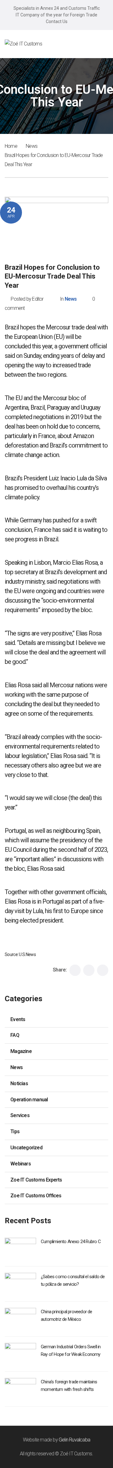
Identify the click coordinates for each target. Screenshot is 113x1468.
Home (11, 146)
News (31, 146)
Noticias (19, 1083)
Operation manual (29, 1100)
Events (17, 1019)
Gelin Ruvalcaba (74, 1440)
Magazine (21, 1051)
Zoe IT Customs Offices (35, 1196)
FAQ (14, 1035)
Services (20, 1115)
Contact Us (56, 21)
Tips (14, 1131)
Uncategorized (26, 1148)
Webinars (20, 1164)
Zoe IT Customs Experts (36, 1180)
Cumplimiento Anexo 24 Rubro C (71, 1241)
